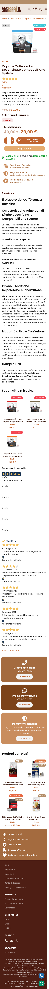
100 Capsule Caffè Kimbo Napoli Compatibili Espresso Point (13, 819)
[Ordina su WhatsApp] (24, 690)
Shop (12, 18)
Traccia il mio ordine (14, 899)
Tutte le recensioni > (11, 650)
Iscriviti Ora (10, 952)
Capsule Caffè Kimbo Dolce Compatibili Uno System (12, 456)
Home (4, 18)
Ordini (7, 924)
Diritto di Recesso (12, 883)
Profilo (7, 919)
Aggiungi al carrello (33, 140)
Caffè (19, 18)
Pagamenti (10, 869)
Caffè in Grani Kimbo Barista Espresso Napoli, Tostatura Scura (13, 784)
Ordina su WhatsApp (24, 695)
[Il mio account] (29, 9)
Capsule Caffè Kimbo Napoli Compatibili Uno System (13, 421)
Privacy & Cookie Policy (15, 887)
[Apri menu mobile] (45, 9)
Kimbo (5, 61)
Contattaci (10, 908)
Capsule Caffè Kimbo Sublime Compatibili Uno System (36, 421)
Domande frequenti (14, 903)
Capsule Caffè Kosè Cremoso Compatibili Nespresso (36, 784)
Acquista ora (24, 149)
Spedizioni (9, 874)
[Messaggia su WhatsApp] (41, 983)
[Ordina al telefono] (24, 662)
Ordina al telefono (24, 667)
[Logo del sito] (11, 9)
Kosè (36, 787)
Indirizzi (8, 928)
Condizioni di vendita (14, 878)
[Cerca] (40, 9)
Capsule (27, 18)
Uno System (38, 18)
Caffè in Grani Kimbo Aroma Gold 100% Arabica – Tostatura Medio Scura (36, 820)
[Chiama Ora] (41, 976)
